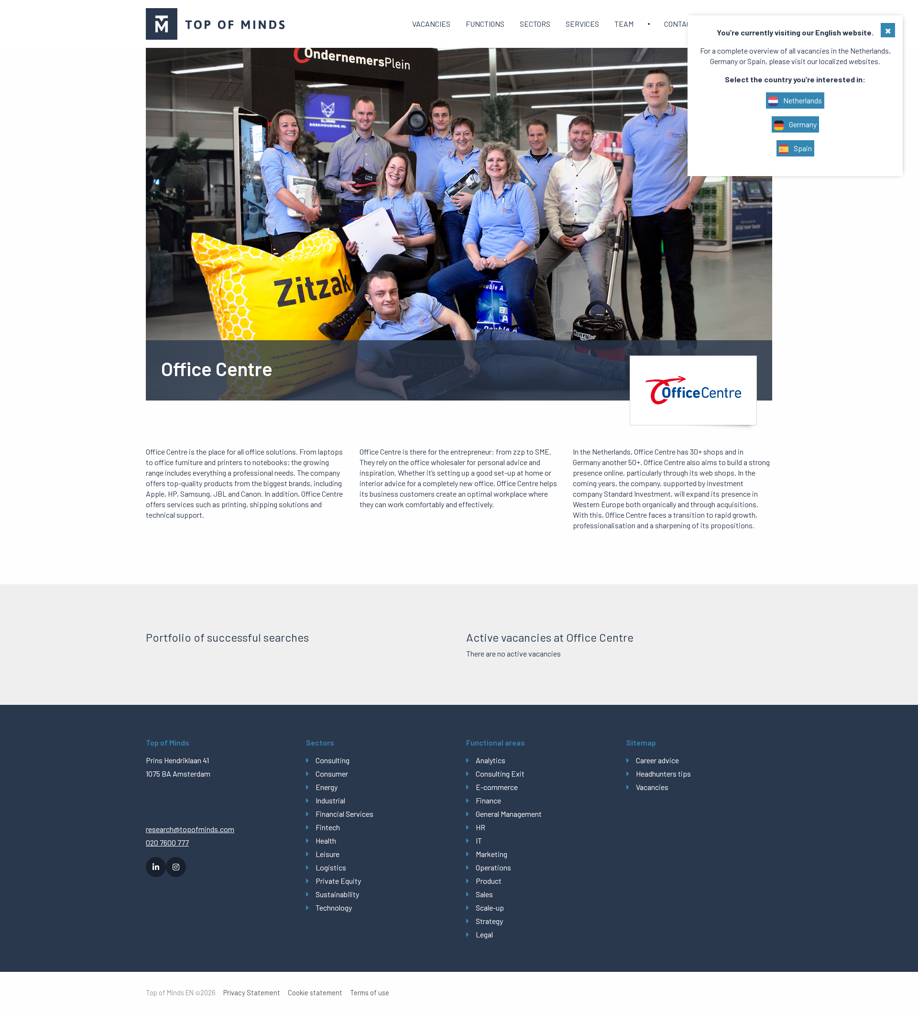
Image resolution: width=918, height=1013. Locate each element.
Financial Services (344, 813)
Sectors (535, 23)
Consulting (333, 760)
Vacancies (431, 23)
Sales (484, 894)
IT (479, 840)
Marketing (491, 853)
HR (480, 827)
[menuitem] (431, 24)
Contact (679, 23)
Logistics (331, 867)
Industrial (330, 800)
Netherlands (802, 100)
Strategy (489, 920)
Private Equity (338, 880)
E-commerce (497, 786)
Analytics (490, 760)
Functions (485, 23)
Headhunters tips (663, 773)
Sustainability (337, 894)
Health (326, 840)
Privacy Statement (251, 992)
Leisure (327, 853)
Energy (327, 786)
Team (624, 23)
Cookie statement (315, 992)
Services (582, 23)
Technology (334, 907)
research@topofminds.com (190, 829)
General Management (509, 813)
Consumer (332, 773)
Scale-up (490, 907)
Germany (802, 124)
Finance (488, 800)
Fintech (328, 827)
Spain (802, 148)
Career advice (657, 760)
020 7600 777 (167, 842)
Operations (493, 867)
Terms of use (369, 992)
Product (489, 880)
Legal (484, 934)
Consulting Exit (500, 773)
